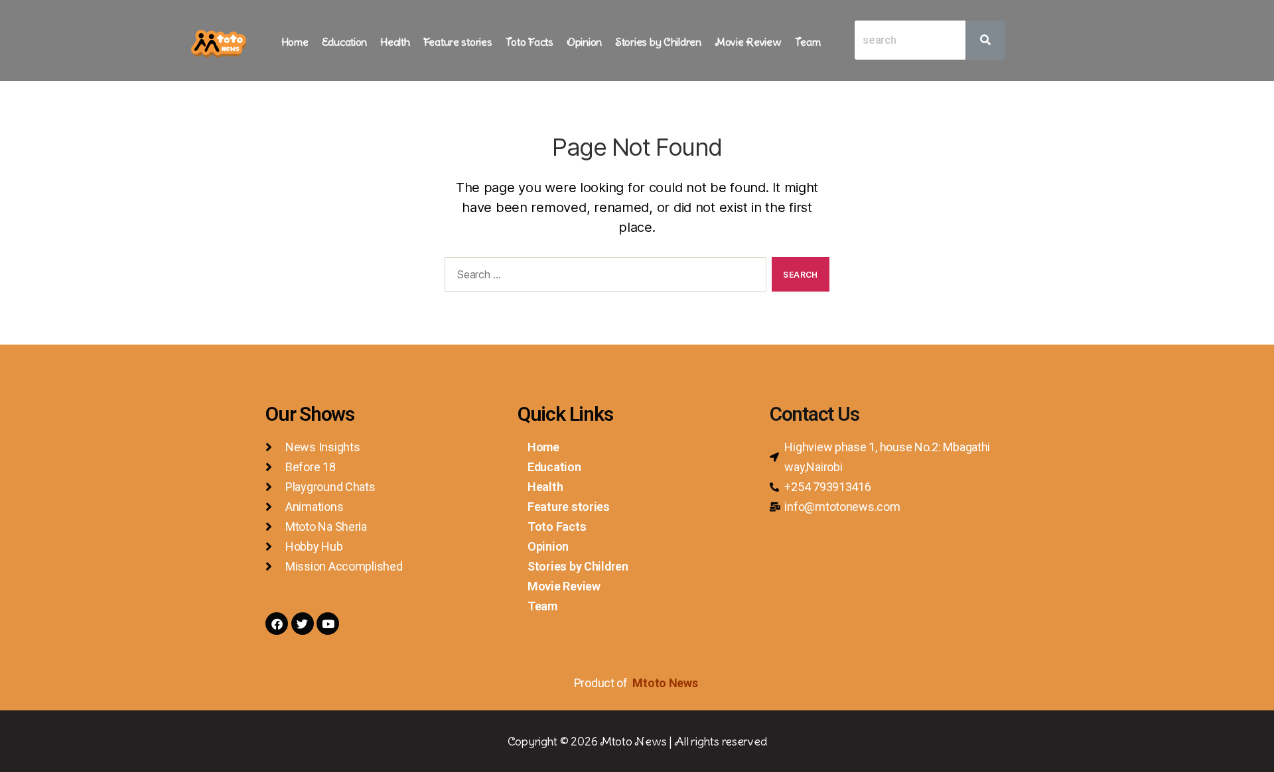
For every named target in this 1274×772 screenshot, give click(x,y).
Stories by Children (658, 41)
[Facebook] (276, 623)
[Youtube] (328, 623)
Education (345, 41)
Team (808, 41)
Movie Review (748, 41)
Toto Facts (529, 41)
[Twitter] (302, 623)
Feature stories (457, 41)
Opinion (584, 41)
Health (394, 41)
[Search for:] (602, 277)
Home (295, 41)
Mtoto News (666, 683)
